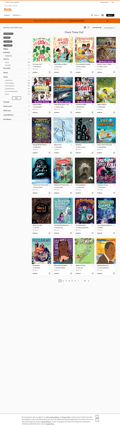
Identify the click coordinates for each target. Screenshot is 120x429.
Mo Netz (101, 227)
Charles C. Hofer (103, 66)
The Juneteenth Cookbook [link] (84, 64)
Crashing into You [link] (102, 185)
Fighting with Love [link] (102, 265)
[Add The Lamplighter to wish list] (92, 193)
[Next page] (88, 281)
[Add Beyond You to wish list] (71, 153)
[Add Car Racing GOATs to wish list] (92, 113)
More (16, 98)
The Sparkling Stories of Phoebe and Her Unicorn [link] (62, 225)
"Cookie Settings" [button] (46, 422)
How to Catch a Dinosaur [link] (104, 145)
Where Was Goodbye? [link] (60, 265)
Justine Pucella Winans (82, 227)
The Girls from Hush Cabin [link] (40, 185)
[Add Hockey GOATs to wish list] (49, 113)
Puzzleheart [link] (36, 265)
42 (85, 281)
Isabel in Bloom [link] (101, 104)
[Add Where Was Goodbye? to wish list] (71, 274)
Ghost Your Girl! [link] (37, 225)
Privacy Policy (66, 417)
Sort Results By (97, 27)
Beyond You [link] (57, 145)
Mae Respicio (102, 107)
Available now (8, 56)
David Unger (59, 66)
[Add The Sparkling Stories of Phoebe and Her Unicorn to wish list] (71, 233)
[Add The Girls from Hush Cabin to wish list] (49, 193)
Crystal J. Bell (80, 187)
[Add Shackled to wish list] (92, 153)
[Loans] (102, 15)
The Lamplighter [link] (80, 185)
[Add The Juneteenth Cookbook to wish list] (92, 72)
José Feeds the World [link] (60, 64)
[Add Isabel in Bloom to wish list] (114, 113)
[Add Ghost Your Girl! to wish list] (49, 233)
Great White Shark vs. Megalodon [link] (62, 104)
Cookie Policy (50, 424)
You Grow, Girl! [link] (37, 64)
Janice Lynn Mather (60, 267)
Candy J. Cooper (81, 147)
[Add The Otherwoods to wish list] (92, 233)
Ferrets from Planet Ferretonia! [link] (62, 185)
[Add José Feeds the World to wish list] (71, 72)
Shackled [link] (78, 145)
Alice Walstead (102, 147)
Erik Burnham (37, 147)
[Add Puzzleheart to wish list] (49, 274)
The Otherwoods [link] (81, 225)
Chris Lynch (80, 267)
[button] (104, 2)
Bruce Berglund (38, 107)
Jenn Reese (37, 267)
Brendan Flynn (80, 107)
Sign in (110, 15)
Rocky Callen (102, 187)
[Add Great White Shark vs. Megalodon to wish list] (71, 113)
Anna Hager (59, 147)
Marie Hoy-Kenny (38, 187)
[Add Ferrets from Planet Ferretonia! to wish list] (71, 193)
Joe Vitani (36, 227)
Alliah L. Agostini (81, 66)
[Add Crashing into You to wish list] (114, 193)
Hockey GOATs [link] (37, 104)
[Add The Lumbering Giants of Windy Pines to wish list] (114, 233)
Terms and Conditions (52, 417)
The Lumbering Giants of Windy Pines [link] (105, 225)
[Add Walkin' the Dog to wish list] (92, 274)
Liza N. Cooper (59, 187)
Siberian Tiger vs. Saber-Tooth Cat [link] (105, 64)
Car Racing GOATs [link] (81, 104)
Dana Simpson (59, 227)
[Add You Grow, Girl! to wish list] (49, 72)
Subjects (7, 15)
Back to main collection (12, 2)
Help (113, 2)
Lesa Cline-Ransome (104, 267)
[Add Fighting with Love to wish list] (114, 274)
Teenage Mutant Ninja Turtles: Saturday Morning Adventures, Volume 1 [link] (41, 145)
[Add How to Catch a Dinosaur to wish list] (114, 153)
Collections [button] (16, 15)
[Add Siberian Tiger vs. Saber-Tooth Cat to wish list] (114, 72)
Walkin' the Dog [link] (80, 265)
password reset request (76, 21)
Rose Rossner (37, 66)
